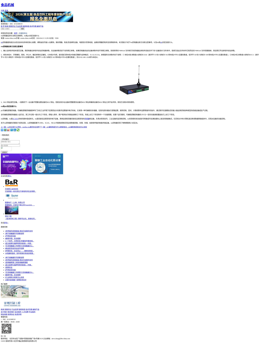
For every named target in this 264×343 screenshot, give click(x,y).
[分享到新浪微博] (8, 130)
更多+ (9, 176)
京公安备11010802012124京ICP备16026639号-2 (54, 341)
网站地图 (4, 314)
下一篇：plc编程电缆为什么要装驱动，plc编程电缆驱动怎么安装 (63, 127)
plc (161, 42)
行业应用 (19, 26)
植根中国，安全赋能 (13, 238)
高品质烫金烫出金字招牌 (14, 248)
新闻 (7, 26)
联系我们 (11, 312)
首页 (15, 33)
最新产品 (40, 26)
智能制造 (26, 26)
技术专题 (33, 26)
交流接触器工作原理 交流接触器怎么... (19, 246)
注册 (2, 10)
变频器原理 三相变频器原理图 (16, 262)
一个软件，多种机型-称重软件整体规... (19, 241)
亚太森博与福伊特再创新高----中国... (18, 243)
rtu (2, 42)
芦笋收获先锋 (10, 236)
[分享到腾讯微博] (11, 130)
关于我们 (4, 312)
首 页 (3, 26)
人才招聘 (25, 312)
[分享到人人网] (15, 130)
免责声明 (18, 314)
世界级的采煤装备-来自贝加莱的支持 (19, 231)
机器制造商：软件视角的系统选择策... (19, 253)
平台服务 (32, 312)
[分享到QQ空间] (5, 130)
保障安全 (8, 267)
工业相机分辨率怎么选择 (14, 277)
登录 (6, 10)
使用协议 (11, 314)
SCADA (15, 119)
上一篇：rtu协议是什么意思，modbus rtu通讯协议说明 (20, 127)
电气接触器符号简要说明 (14, 233)
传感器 (86, 119)
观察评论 (12, 26)
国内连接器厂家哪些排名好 (15, 280)
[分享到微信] (18, 130)
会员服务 (18, 312)
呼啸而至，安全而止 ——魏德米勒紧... (19, 251)
